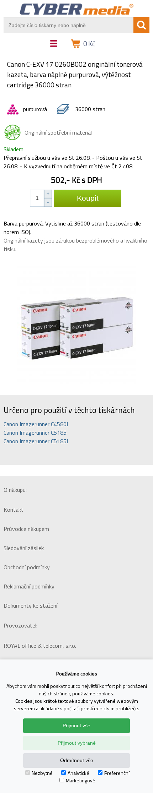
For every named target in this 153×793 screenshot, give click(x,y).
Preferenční (117, 773)
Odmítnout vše (76, 760)
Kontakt (13, 509)
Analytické (78, 773)
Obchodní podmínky (27, 567)
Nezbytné (42, 773)
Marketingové (80, 780)
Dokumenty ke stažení (30, 605)
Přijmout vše (76, 725)
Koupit (88, 198)
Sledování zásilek (24, 548)
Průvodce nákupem (26, 529)
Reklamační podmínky (29, 586)
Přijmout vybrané (77, 743)
